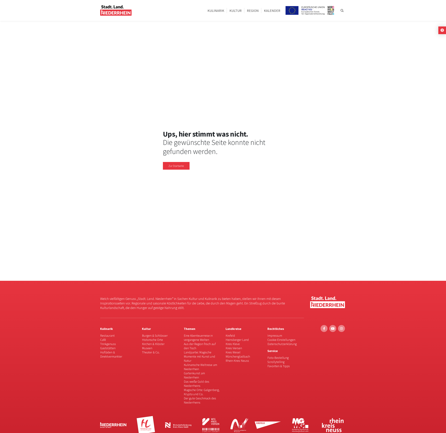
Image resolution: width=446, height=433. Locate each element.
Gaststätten (108, 348)
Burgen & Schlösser (155, 336)
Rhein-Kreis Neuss (237, 361)
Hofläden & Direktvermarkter (111, 354)
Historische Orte (152, 340)
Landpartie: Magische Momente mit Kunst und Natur (199, 356)
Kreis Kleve (233, 344)
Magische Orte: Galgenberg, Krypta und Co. (202, 392)
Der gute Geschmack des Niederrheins (200, 400)
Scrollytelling (275, 362)
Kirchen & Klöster (153, 344)
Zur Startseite (176, 166)
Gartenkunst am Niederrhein (194, 375)
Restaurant (107, 336)
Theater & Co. (151, 352)
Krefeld (230, 336)
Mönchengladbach (238, 356)
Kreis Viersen (234, 348)
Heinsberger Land (237, 340)
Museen (147, 348)
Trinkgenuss (108, 344)
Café (103, 340)
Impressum (274, 336)
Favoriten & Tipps (278, 366)
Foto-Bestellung (278, 358)
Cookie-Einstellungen (281, 340)
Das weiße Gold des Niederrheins (196, 384)
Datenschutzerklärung (282, 344)
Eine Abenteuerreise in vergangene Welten (198, 338)
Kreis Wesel (233, 352)
